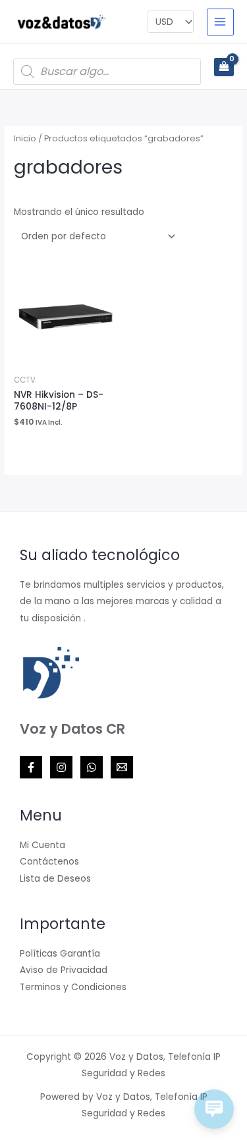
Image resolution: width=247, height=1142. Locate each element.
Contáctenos (49, 861)
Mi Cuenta (42, 845)
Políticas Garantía (60, 953)
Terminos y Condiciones (73, 987)
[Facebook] (31, 767)
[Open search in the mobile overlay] (107, 72)
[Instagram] (61, 767)
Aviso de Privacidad (63, 970)
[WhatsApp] (91, 767)
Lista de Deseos (55, 878)
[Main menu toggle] (220, 22)
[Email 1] (122, 767)
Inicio (25, 138)
